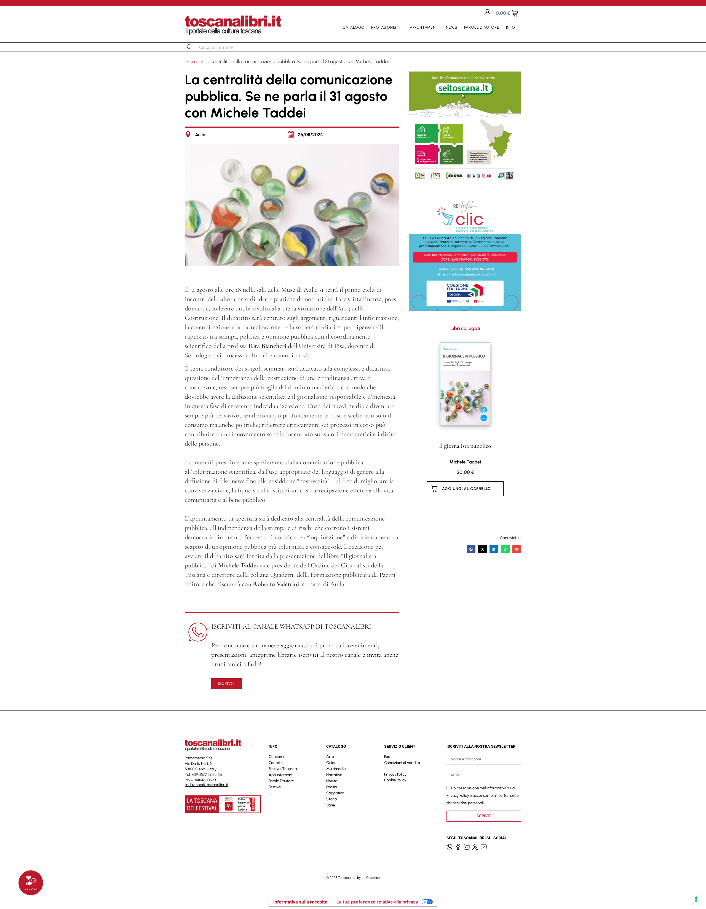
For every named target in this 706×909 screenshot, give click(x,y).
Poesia (331, 787)
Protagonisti (385, 27)
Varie (330, 805)
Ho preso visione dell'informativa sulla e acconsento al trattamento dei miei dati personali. (482, 795)
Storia (331, 799)
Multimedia (336, 768)
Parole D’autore (481, 27)
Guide (331, 762)
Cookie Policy (395, 780)
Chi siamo (277, 756)
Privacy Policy (395, 774)
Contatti (276, 762)
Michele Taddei (465, 462)
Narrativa (334, 775)
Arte (330, 756)
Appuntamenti (425, 27)
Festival (275, 787)
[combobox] (227, 47)
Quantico (373, 878)
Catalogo (354, 27)
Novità (331, 781)
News (451, 27)
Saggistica (335, 793)
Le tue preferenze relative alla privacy (377, 902)
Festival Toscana (283, 768)
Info (510, 27)
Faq (387, 756)
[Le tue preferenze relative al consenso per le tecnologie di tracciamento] (696, 899)
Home (192, 61)
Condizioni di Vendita (402, 762)
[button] (471, 549)
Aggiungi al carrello (466, 488)
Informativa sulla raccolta (300, 902)
